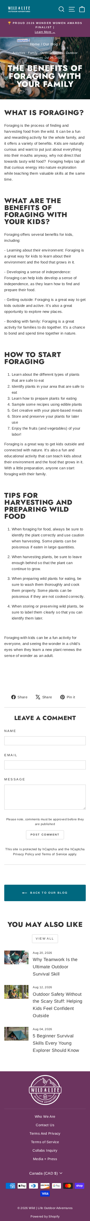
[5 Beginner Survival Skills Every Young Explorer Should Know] (16, 1034)
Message (14, 779)
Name (10, 731)
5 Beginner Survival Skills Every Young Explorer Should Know (56, 1043)
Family (33, 53)
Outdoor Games (51, 53)
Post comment (45, 834)
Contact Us (45, 1125)
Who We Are (45, 1116)
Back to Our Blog (48, 892)
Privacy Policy (23, 854)
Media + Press (45, 1159)
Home (35, 44)
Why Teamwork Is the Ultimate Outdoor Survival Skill (55, 967)
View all (45, 938)
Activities (19, 53)
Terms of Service (54, 854)
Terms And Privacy (45, 1133)
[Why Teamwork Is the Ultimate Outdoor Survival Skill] (16, 957)
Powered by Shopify (45, 1216)
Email (11, 755)
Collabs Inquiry (45, 1150)
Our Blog (50, 44)
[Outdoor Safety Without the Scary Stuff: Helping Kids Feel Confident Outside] (16, 992)
